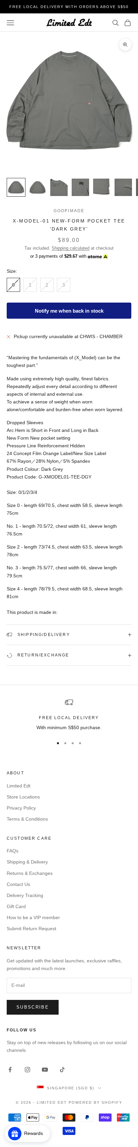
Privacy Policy (21, 808)
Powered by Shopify (95, 1102)
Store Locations (23, 797)
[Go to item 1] (16, 187)
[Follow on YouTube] (45, 1069)
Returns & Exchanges (30, 873)
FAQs (12, 850)
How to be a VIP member (33, 917)
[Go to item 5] (101, 187)
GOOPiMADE (69, 210)
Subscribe (32, 1007)
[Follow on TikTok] (62, 1069)
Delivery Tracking (25, 895)
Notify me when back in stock (69, 311)
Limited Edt (18, 785)
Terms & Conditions (27, 819)
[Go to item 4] (80, 187)
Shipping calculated (70, 248)
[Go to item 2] (37, 187)
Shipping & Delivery (27, 862)
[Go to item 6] (123, 187)
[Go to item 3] (59, 187)
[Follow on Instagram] (27, 1069)
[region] (69, 714)
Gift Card (16, 906)
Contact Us (18, 884)
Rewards (35, 1133)
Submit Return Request (31, 928)
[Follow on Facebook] (10, 1069)
